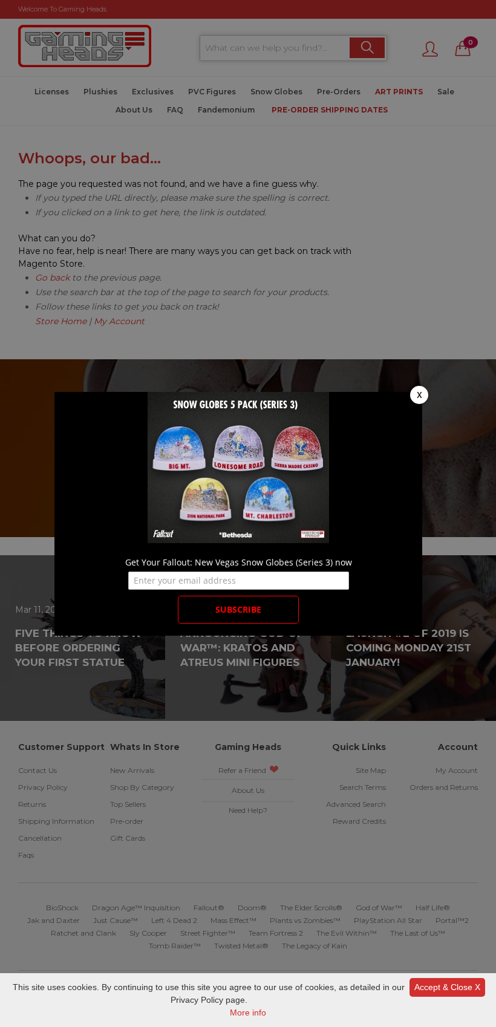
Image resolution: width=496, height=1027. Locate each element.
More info (248, 1012)
